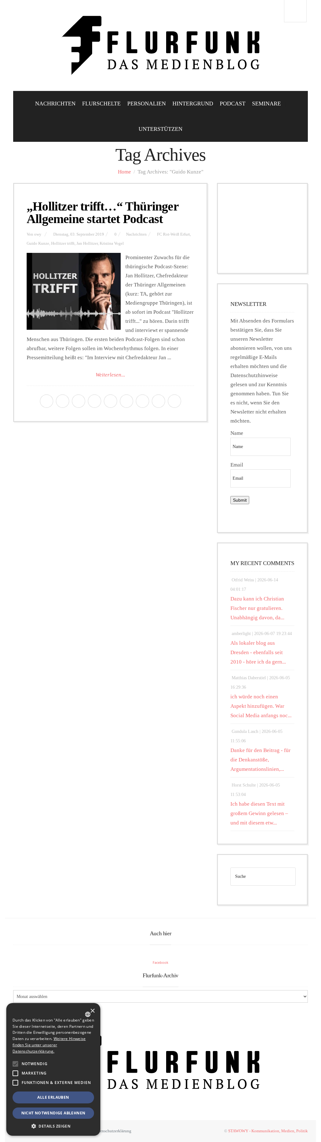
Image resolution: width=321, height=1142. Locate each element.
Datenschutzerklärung (112, 1131)
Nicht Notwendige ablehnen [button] (53, 1113)
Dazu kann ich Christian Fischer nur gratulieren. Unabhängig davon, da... (257, 608)
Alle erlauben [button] (53, 1097)
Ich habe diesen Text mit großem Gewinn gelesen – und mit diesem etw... (259, 813)
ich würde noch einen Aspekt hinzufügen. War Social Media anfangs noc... (261, 706)
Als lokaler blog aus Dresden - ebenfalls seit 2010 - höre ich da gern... (258, 652)
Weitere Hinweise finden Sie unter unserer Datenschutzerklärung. (49, 1045)
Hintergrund (192, 103)
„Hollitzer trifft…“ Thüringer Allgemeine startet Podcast (102, 212)
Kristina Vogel (112, 243)
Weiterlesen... (110, 375)
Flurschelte (101, 103)
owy (37, 234)
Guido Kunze (38, 243)
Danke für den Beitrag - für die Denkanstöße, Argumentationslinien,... (260, 759)
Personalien (146, 103)
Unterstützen (160, 129)
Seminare (266, 103)
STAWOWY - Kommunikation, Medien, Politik (268, 1131)
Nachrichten (55, 103)
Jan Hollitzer (87, 243)
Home (124, 172)
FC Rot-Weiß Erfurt (173, 234)
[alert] (53, 1069)
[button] (15, 1064)
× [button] (92, 1011)
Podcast (232, 103)
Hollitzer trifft (63, 243)
